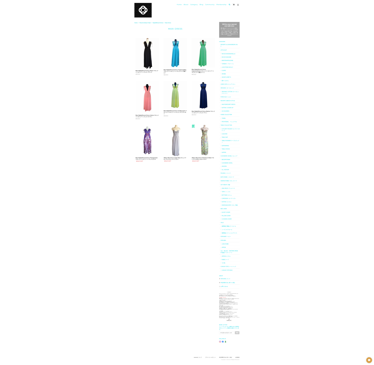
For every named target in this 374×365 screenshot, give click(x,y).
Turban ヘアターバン (228, 63)
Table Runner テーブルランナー (230, 141)
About (186, 4)
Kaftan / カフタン (227, 201)
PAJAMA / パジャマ (226, 173)
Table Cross (226, 149)
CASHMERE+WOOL (227, 163)
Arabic (224, 73)
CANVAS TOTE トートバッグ (228, 266)
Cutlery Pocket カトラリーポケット (231, 129)
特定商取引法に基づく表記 (228, 282)
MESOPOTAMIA (226, 159)
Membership (221, 4)
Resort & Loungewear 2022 (229, 45)
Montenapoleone (227, 60)
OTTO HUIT (224, 50)
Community (210, 4)
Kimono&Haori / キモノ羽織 (230, 205)
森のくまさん (225, 80)
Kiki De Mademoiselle (228, 53)
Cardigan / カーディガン (229, 198)
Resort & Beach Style (145, 23)
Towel (224, 118)
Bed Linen (224, 208)
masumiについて (225, 278)
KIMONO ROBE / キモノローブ (229, 180)
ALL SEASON (225, 169)
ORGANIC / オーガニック (227, 88)
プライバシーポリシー (210, 357)
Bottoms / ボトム (227, 195)
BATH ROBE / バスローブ (227, 177)
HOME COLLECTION (226, 114)
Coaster (224, 134)
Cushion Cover (227, 219)
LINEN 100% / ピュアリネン (228, 84)
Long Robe (225, 244)
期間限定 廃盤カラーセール (229, 226)
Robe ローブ (225, 259)
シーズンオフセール (227, 229)
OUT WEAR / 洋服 (225, 184)
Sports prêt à (226, 77)
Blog (201, 4)
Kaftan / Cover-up (227, 107)
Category (194, 4)
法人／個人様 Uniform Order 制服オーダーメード (229, 251)
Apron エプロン (226, 256)
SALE (222, 222)
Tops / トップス (226, 191)
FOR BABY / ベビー (226, 236)
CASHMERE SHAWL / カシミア (229, 156)
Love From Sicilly (227, 67)
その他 (223, 263)
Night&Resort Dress (158, 23)
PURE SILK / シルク (226, 97)
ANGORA (224, 166)
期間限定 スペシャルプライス (229, 233)
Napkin (224, 152)
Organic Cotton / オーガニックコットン (230, 92)
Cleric (224, 70)
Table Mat (225, 137)
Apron (224, 247)
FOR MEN (223, 240)
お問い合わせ (224, 286)
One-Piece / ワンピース (228, 188)
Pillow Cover (226, 215)
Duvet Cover (226, 212)
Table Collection (226, 125)
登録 (237, 332)
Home (179, 4)
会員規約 (237, 357)
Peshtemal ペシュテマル (229, 121)
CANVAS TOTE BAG (227, 270)
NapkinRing (225, 145)
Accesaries (225, 111)
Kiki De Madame (226, 57)
